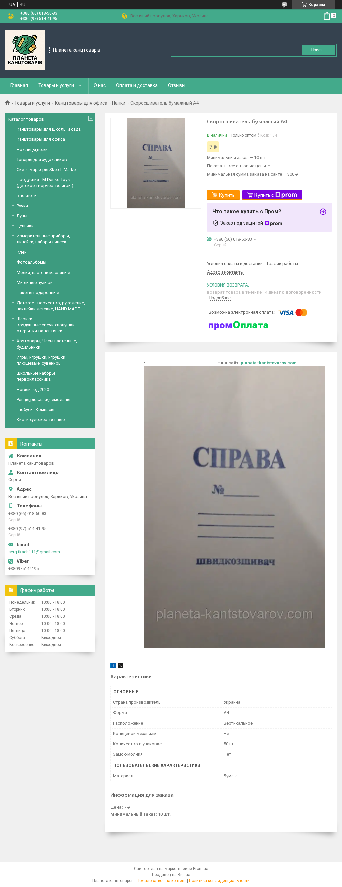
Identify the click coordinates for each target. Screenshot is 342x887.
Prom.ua (200, 868)
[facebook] (113, 666)
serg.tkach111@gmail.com (34, 551)
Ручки (22, 205)
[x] (120, 666)
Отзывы (176, 85)
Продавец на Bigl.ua (171, 874)
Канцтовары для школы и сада (49, 129)
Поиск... (319, 49)
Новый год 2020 (33, 389)
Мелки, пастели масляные (43, 272)
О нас (100, 85)
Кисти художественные (41, 419)
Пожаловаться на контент (161, 880)
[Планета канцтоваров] (25, 50)
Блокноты (27, 195)
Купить (227, 195)
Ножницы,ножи (32, 149)
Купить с (264, 195)
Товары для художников (42, 159)
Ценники (25, 225)
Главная (19, 85)
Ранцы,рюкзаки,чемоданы (43, 399)
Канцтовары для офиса (81, 103)
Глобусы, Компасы (35, 409)
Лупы (22, 215)
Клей (22, 252)
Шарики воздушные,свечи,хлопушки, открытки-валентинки (46, 324)
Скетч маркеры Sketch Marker (47, 169)
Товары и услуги (56, 85)
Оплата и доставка (137, 85)
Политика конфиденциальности (219, 880)
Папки (118, 103)
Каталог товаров (26, 119)
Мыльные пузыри (35, 282)
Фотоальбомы (31, 262)
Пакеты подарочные (38, 292)
